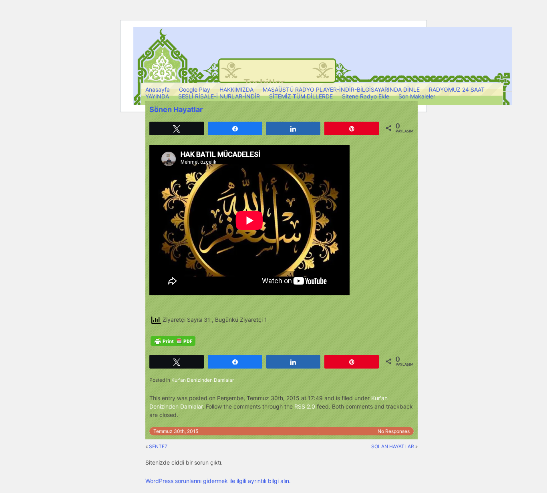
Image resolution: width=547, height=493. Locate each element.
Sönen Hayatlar (176, 109)
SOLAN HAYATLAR (392, 446)
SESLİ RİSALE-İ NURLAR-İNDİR (219, 96)
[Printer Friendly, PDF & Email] (173, 341)
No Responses (394, 431)
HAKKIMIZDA (236, 89)
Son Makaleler (416, 96)
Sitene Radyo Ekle (365, 96)
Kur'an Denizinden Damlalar (202, 380)
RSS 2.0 (304, 406)
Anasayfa (157, 89)
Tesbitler (264, 82)
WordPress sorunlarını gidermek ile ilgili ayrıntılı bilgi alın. (218, 480)
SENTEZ (158, 446)
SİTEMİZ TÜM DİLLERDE (301, 96)
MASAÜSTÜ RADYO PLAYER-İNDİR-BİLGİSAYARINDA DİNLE (341, 89)
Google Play (194, 89)
